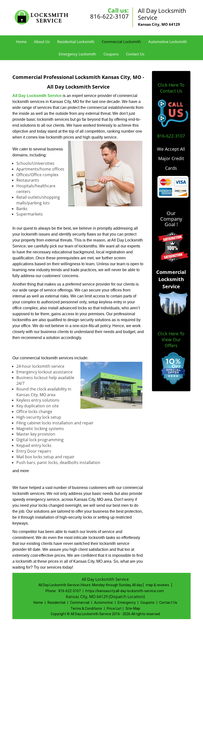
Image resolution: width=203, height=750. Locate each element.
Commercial (79, 603)
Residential (56, 603)
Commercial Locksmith (121, 41)
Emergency (127, 603)
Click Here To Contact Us (171, 88)
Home (21, 41)
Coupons (111, 53)
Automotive (103, 603)
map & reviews (158, 585)
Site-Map (133, 608)
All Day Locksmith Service (37, 96)
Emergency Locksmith (77, 53)
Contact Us (135, 53)
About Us (42, 41)
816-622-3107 (109, 16)
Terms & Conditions (86, 608)
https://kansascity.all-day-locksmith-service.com (124, 591)
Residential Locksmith (75, 41)
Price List (114, 608)
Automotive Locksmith (167, 41)
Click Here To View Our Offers (171, 339)
